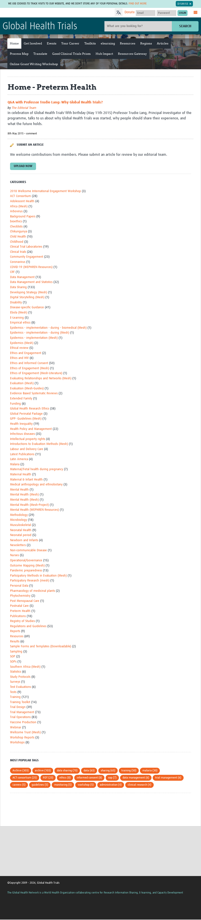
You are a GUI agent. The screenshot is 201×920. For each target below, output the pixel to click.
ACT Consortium (20, 196)
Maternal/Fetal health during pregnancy (36, 469)
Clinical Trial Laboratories (26, 246)
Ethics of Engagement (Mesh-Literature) (36, 373)
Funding (15, 403)
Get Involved (33, 43)
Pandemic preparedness (26, 570)
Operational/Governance (26, 560)
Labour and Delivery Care (26, 449)
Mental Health (19, 489)
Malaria (14, 464)
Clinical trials (18, 252)
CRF (12, 272)
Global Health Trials (39, 26)
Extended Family (21, 398)
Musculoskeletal (20, 525)
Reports (15, 631)
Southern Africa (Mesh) (25, 666)
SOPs (13, 661)
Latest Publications (22, 454)
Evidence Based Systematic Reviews (34, 393)
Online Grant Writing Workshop (34, 64)
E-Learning (17, 317)
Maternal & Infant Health (26, 479)
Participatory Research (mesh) (29, 580)
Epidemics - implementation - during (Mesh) (39, 332)
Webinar (15, 727)
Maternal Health (20, 474)
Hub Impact (104, 54)
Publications (18, 616)
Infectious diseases (22, 434)
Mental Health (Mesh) (24, 494)
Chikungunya (18, 231)
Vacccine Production (23, 722)
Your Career (70, 43)
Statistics (15, 671)
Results (14, 641)
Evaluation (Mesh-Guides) (27, 388)
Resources (127, 43)
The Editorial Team (24, 108)
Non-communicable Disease (28, 550)
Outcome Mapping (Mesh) (27, 565)
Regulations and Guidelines (28, 626)
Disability (16, 302)
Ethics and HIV (19, 358)
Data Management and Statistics (31, 282)
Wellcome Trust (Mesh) (25, 732)
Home (14, 43)
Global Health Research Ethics (29, 408)
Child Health (18, 236)
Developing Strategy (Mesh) (28, 292)
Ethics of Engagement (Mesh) (29, 368)
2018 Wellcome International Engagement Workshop (45, 191)
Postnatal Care (19, 606)
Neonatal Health (20, 530)
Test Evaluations (20, 687)
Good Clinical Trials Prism (71, 54)
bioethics (16, 221)
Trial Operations (20, 717)
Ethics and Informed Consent (29, 363)
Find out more (138, 3)
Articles (162, 43)
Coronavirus (17, 262)
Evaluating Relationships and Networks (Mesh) (40, 378)
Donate (130, 12)
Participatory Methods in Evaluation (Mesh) (38, 575)
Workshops (17, 742)
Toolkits (90, 43)
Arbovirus (16, 211)
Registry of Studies (22, 621)
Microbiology (18, 520)
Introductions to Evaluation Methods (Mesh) (39, 444)
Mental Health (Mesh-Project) (29, 505)
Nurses (14, 555)
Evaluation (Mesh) (22, 383)
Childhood (16, 241)
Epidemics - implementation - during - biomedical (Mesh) (48, 327)
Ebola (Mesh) (18, 312)
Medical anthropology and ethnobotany (36, 484)
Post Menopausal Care (24, 601)
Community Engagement (26, 256)
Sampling (16, 651)
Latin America (19, 459)
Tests (13, 692)
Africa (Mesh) (18, 206)
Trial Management (22, 712)
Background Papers (22, 216)
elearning (108, 43)
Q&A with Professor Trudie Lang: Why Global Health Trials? (55, 102)
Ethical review (19, 348)
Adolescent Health (22, 201)
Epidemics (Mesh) (21, 343)
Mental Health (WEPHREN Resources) (34, 509)
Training (15, 697)
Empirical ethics (20, 322)
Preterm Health (20, 611)
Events (51, 43)
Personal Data (19, 585)
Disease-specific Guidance (27, 307)
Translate (40, 54)
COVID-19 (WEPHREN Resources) (31, 267)
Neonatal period (20, 535)
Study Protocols (20, 677)
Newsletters (18, 545)
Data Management (22, 277)
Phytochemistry (20, 595)
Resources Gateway (132, 54)
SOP (12, 656)
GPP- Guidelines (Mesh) (25, 418)
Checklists (16, 226)
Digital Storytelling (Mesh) (27, 297)
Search (185, 26)
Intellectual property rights (27, 439)
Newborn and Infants (24, 540)
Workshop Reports (22, 737)
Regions (146, 43)
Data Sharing (18, 287)
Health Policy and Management (31, 429)
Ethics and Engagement (25, 353)
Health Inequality (21, 423)
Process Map (19, 54)
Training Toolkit (20, 702)
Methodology (19, 515)
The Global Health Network (39, 13)
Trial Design (17, 707)
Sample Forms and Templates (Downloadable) (40, 646)
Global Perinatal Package (26, 413)
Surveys (15, 681)
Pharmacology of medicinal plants (32, 591)
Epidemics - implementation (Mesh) (34, 338)
